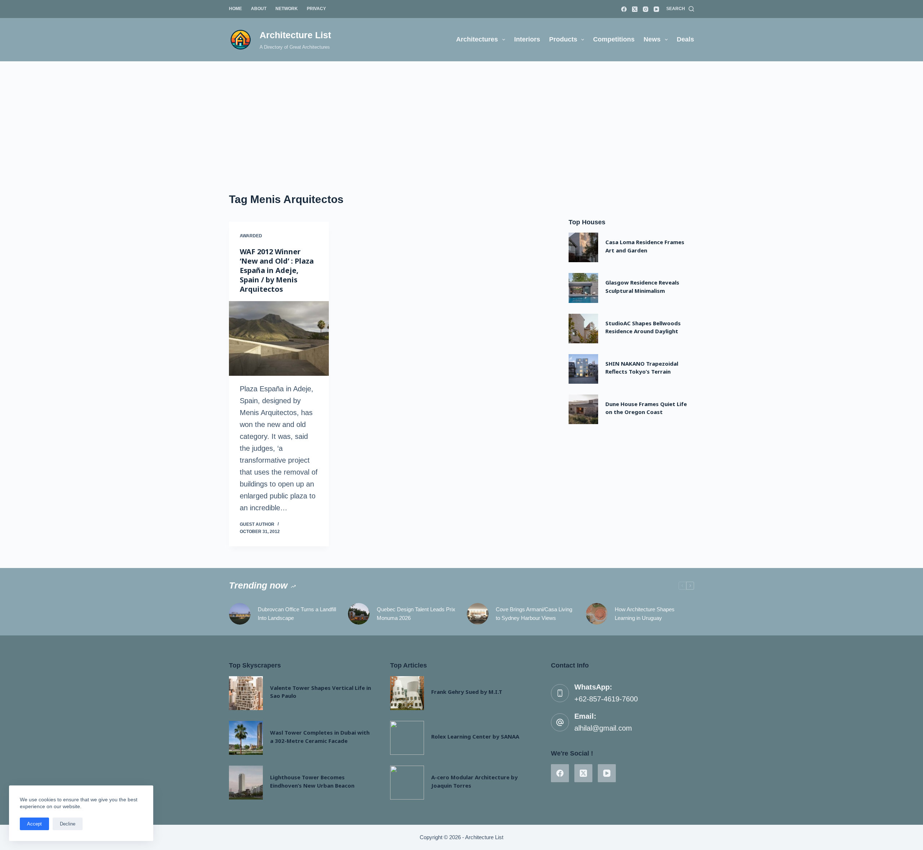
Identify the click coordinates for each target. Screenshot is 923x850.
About (258, 8)
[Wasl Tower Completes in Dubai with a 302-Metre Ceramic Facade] (246, 738)
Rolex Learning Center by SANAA (475, 736)
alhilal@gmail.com (603, 728)
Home (235, 8)
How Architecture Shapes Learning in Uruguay (645, 613)
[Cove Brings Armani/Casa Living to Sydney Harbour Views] (478, 614)
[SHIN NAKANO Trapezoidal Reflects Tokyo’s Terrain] (583, 369)
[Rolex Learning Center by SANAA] (407, 738)
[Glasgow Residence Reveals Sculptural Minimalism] (583, 288)
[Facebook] (624, 9)
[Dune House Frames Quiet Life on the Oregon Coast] (583, 409)
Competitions (614, 39)
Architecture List (295, 35)
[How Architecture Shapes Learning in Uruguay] (597, 614)
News (652, 39)
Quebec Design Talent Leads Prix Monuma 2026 (416, 613)
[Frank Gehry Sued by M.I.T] (407, 693)
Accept (34, 824)
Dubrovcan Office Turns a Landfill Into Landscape (297, 613)
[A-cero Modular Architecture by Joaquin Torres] (407, 783)
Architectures (477, 39)
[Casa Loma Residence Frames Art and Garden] (583, 247)
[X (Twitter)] (634, 9)
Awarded (251, 235)
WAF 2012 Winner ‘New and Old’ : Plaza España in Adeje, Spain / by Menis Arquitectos (277, 270)
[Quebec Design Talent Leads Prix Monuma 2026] (359, 614)
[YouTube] (656, 9)
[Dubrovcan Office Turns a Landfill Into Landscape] (240, 614)
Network (286, 8)
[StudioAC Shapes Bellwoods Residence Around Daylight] (583, 328)
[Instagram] (645, 9)
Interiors (527, 39)
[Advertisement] (461, 115)
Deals (685, 39)
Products (563, 39)
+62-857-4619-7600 (606, 699)
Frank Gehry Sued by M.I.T (466, 691)
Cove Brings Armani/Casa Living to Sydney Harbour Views (534, 613)
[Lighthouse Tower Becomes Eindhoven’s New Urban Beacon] (246, 783)
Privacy (316, 8)
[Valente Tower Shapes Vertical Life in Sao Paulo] (246, 693)
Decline (67, 824)
